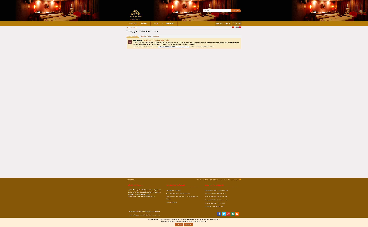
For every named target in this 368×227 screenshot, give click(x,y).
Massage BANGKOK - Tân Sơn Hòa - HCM (216, 196)
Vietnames (132, 179)
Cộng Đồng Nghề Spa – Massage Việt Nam (178, 193)
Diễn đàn (144, 23)
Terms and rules (213, 179)
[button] (149, 23)
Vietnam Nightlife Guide (207, 46)
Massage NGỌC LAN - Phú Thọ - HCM (215, 203)
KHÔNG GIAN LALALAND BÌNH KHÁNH (153, 40)
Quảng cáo (205, 179)
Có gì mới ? (156, 23)
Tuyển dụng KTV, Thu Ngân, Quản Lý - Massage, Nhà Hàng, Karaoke (182, 198)
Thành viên (170, 23)
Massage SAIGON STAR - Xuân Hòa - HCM (216, 200)
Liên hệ (199, 179)
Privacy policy (223, 179)
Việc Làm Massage (171, 202)
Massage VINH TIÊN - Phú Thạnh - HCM (215, 193)
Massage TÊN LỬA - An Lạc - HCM (214, 206)
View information (145, 36)
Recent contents (132, 36)
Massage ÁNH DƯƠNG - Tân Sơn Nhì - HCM (216, 190)
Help (229, 179)
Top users (156, 36)
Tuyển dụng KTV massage (173, 190)
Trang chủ (132, 23)
